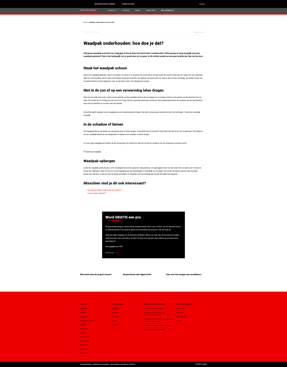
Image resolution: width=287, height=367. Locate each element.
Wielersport (84, 349)
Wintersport (84, 353)
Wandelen (115, 313)
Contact (179, 321)
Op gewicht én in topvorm (153, 309)
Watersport (84, 345)
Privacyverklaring (85, 364)
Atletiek (83, 313)
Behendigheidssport (87, 321)
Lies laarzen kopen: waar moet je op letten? (104, 190)
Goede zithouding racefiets (154, 329)
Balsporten (84, 317)
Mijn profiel (180, 309)
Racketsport (84, 341)
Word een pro (110, 252)
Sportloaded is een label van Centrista (122, 364)
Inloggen (202, 4)
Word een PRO (128, 4)
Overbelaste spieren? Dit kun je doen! (157, 325)
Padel (137, 10)
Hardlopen (150, 10)
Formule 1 (112, 10)
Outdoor (83, 333)
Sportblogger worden (104, 4)
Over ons (179, 313)
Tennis (114, 321)
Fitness (83, 325)
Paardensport (85, 337)
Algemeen (83, 309)
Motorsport (84, 329)
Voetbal (126, 10)
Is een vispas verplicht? (96, 193)
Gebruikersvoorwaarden (101, 364)
